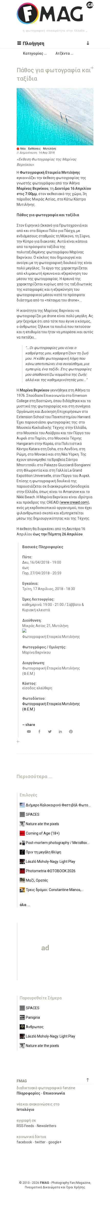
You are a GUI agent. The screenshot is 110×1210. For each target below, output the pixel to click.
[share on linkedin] (60, 731)
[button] (31, 43)
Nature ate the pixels (42, 824)
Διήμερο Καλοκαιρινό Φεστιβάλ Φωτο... (58, 805)
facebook (24, 1142)
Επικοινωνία (54, 1093)
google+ (54, 1142)
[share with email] (29, 731)
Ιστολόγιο (25, 1109)
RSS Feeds (25, 1126)
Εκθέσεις (34, 148)
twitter (40, 1142)
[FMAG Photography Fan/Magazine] (55, 20)
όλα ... (25, 905)
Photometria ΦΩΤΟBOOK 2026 (50, 871)
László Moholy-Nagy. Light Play (50, 861)
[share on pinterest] (71, 731)
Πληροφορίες (28, 1093)
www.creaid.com (74, 502)
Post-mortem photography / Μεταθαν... (57, 843)
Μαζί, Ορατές (37, 880)
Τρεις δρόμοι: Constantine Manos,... (54, 890)
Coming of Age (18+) (43, 833)
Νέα (23, 148)
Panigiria (33, 1017)
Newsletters (46, 1126)
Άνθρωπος (35, 1027)
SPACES (32, 814)
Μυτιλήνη (49, 148)
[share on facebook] (39, 731)
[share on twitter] (50, 731)
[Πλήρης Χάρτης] (24, 631)
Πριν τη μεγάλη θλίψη (43, 852)
